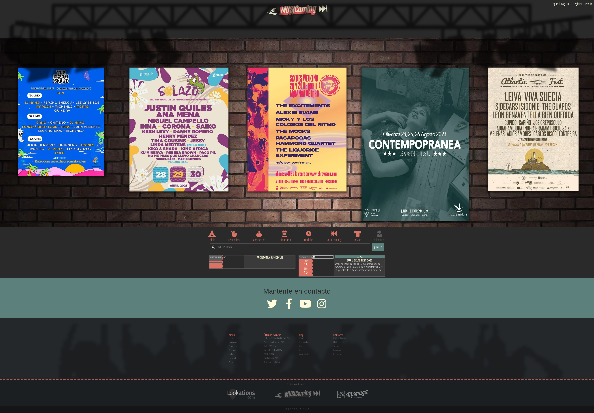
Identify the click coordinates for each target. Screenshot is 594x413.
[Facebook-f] (289, 304)
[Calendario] (285, 234)
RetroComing (334, 240)
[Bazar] (357, 234)
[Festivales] (234, 234)
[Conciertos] (259, 234)
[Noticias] (309, 234)
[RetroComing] (334, 234)
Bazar (357, 240)
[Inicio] (212, 234)
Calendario (284, 240)
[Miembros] (380, 234)
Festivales (234, 240)
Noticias (308, 240)
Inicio (212, 240)
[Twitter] (272, 304)
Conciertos (259, 240)
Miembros (379, 240)
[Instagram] (322, 304)
